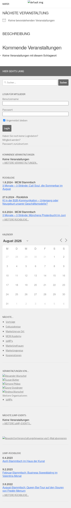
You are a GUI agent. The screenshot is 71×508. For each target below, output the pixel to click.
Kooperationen (13, 355)
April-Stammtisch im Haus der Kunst (23, 461)
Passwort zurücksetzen (15, 144)
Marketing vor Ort (15, 331)
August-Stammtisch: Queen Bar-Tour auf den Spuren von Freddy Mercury (33, 489)
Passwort (7, 110)
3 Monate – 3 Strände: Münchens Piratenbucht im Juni (34, 215)
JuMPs (9, 399)
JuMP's (9, 341)
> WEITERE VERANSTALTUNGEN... (20, 163)
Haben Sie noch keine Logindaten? (20, 136)
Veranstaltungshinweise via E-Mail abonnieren (42, 438)
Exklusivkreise (13, 327)
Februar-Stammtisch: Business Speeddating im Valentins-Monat (29, 474)
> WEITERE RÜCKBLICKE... (15, 219)
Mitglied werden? (11, 140)
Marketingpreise (14, 350)
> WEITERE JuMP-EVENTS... (16, 423)
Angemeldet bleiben (16, 120)
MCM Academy (13, 336)
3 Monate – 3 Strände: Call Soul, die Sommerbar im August (32, 187)
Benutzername (10, 99)
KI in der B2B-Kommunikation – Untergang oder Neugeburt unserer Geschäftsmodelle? (30, 202)
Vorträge (10, 322)
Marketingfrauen (15, 346)
